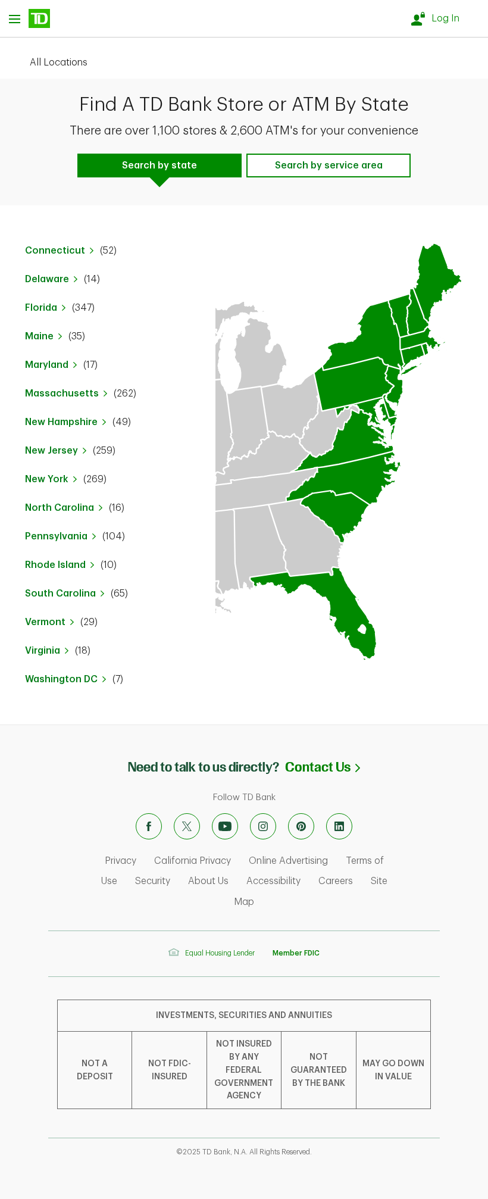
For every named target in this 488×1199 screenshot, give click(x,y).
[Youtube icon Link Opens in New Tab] (225, 826)
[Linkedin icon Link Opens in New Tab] (339, 826)
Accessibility (273, 881)
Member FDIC (296, 953)
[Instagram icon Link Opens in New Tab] (263, 826)
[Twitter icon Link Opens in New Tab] (187, 826)
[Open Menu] (29, 18)
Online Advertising (288, 861)
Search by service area (329, 165)
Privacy (120, 861)
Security (152, 881)
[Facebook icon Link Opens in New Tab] (149, 826)
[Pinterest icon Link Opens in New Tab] (301, 826)
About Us (208, 881)
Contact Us (322, 767)
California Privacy (192, 861)
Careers (335, 881)
